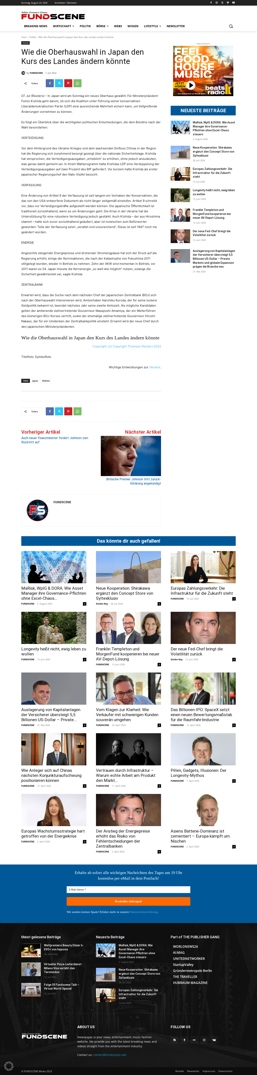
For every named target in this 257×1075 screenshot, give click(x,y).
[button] (231, 26)
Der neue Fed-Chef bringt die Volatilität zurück (197, 651)
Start (24, 37)
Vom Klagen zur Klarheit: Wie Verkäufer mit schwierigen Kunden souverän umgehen (127, 714)
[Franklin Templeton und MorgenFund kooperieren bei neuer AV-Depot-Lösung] (180, 215)
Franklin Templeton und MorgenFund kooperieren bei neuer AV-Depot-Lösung (212, 213)
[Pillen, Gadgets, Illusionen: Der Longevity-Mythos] (203, 749)
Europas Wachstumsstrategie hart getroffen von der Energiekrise (53, 834)
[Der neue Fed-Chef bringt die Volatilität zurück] (180, 236)
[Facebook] (211, 3)
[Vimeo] (227, 3)
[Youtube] (233, 3)
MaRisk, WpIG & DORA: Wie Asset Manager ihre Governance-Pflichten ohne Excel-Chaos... (53, 593)
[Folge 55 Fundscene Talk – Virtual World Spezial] (31, 990)
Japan (35, 380)
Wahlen (46, 380)
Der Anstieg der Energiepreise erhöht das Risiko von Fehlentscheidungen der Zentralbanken (123, 839)
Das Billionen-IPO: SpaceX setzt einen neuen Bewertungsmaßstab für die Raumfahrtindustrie (201, 714)
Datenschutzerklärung (144, 912)
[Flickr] (194, 1040)
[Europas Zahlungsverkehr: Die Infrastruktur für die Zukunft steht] (180, 174)
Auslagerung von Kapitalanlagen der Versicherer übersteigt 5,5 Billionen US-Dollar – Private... (50, 714)
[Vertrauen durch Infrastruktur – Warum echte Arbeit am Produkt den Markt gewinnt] (128, 749)
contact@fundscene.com (109, 1055)
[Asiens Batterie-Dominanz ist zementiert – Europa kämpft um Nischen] (203, 810)
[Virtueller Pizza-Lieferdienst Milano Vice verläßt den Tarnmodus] (31, 969)
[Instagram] (216, 3)
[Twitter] (222, 3)
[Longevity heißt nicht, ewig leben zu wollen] (180, 195)
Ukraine (154, 367)
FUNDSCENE (36, 72)
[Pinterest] (68, 83)
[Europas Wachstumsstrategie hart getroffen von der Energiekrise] (53, 810)
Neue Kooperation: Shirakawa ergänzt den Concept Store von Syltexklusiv (213, 151)
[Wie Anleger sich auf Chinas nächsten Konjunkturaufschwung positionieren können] (53, 749)
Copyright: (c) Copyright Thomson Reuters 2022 (127, 346)
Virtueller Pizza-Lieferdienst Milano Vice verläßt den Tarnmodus (63, 968)
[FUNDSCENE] (24, 73)
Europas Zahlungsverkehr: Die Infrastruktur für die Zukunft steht (212, 172)
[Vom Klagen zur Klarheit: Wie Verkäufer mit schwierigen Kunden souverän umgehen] (128, 689)
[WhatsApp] (77, 83)
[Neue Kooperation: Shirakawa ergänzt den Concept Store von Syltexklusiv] (180, 152)
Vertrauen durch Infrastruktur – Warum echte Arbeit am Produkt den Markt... (125, 775)
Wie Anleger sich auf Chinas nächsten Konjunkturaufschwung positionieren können (51, 775)
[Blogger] (174, 1040)
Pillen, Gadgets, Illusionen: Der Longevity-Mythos (198, 773)
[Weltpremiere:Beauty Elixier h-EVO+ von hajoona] (31, 950)
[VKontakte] (214, 1040)
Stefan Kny (102, 603)
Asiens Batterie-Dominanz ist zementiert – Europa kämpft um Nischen (200, 836)
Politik (32, 37)
